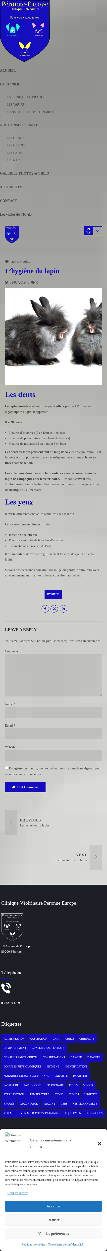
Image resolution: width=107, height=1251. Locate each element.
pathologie (32, 1085)
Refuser (53, 1220)
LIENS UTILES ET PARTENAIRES (30, 112)
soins (26, 261)
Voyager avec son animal (40, 1113)
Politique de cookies (33, 1244)
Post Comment (28, 787)
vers (63, 1103)
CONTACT (8, 201)
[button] (99, 1143)
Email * (10, 725)
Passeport (11, 1085)
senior (88, 1085)
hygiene (53, 594)
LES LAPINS (15, 153)
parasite (61, 1075)
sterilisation (14, 1094)
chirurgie (86, 1038)
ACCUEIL (8, 70)
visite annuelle (85, 1103)
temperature (40, 1094)
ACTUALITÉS (11, 187)
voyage (9, 1113)
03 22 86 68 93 (11, 1003)
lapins (14, 261)
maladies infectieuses (21, 1075)
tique (59, 1094)
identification (76, 1066)
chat (56, 1038)
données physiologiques (22, 1066)
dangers (93, 1057)
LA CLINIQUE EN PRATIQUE (27, 97)
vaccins (49, 1103)
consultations (54, 1057)
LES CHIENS (16, 145)
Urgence (90, 1094)
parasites (80, 1075)
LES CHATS (15, 138)
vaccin (9, 1103)
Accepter (53, 1206)
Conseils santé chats (48, 1047)
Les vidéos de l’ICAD (16, 214)
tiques (74, 1094)
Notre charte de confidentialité (65, 1244)
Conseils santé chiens (20, 1057)
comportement (15, 1047)
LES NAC (13, 160)
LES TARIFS (15, 104)
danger (76, 1057)
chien (69, 1038)
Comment (11, 651)
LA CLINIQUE (11, 84)
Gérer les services (17, 1193)
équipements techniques (84, 1113)
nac (46, 1075)
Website (10, 747)
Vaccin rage (28, 1103)
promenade (55, 1085)
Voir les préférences (53, 1234)
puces (73, 1085)
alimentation (14, 1038)
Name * (10, 704)
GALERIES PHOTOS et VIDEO (24, 173)
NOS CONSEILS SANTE (19, 125)
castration (38, 1038)
